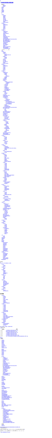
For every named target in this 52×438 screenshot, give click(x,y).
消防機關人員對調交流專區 (8, 194)
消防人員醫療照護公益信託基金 (6, 396)
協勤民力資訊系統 (7, 176)
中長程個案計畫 (6, 105)
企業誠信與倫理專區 (7, 200)
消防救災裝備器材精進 (4, 394)
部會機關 (4, 252)
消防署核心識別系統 (5, 63)
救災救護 (3, 153)
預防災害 (3, 376)
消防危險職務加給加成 (4, 391)
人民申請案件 (5, 78)
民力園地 (3, 406)
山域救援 (4, 305)
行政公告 (4, 66)
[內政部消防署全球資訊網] (6, 2)
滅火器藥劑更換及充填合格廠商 (7, 208)
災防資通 (3, 144)
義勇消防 (6, 172)
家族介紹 (6, 171)
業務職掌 (4, 56)
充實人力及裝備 (6, 174)
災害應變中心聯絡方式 (6, 416)
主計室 (4, 201)
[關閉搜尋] (0, 262)
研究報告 (6, 104)
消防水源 (6, 167)
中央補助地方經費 (5, 311)
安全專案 (6, 168)
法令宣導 (7, 121)
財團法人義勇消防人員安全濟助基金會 (8, 316)
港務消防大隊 (3, 237)
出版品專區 (4, 91)
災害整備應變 (3, 383)
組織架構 (6, 57)
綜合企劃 (3, 184)
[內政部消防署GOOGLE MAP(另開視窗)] (24, 429)
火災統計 (6, 86)
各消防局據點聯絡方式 (6, 417)
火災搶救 (4, 304)
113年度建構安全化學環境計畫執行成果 (11, 330)
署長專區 (3, 341)
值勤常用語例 (5, 244)
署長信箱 (3, 10)
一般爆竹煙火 (6, 210)
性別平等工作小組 (7, 116)
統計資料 (4, 80)
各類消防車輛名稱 (5, 249)
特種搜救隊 (6, 230)
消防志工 (3, 400)
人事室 (4, 191)
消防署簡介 (4, 52)
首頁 (2, 50)
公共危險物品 (6, 141)
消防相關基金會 (5, 255)
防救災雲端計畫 (8, 99)
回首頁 (2, 337)
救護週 (5, 157)
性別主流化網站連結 (7, 119)
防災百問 (4, 223)
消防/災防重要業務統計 (7, 89)
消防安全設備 (5, 243)
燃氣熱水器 (6, 213)
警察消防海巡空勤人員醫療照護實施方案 (7, 397)
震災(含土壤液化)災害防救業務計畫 (10, 102)
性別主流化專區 (5, 371)
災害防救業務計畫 (7, 100)
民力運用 (3, 312)
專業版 (3, 4)
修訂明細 (7, 83)
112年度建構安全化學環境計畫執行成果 (11, 332)
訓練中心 (6, 233)
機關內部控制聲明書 (5, 133)
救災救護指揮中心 (7, 228)
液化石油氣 (6, 211)
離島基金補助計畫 (7, 189)
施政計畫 (3, 343)
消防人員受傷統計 (7, 90)
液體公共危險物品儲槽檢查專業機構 (7, 421)
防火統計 (6, 139)
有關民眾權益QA (5, 227)
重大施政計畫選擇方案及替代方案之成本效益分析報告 (10, 107)
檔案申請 (6, 73)
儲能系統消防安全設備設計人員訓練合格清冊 (8, 422)
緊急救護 (3, 295)
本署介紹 (3, 14)
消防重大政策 (5, 79)
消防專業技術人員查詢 (6, 411)
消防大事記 (3, 344)
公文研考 (6, 190)
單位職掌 (6, 58)
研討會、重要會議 (5, 299)
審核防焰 (6, 138)
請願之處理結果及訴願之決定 (6, 111)
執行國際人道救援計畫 (6, 323)
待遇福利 (6, 193)
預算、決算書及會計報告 (6, 366)
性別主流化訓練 (6, 117)
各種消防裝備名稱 (5, 248)
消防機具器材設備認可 (7, 206)
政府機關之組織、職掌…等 (6, 95)
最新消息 (3, 64)
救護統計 (4, 300)
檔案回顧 (6, 77)
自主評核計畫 (6, 196)
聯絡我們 (4, 62)
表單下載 (6, 219)
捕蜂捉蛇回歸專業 (5, 310)
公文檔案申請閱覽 (5, 72)
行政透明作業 (6, 199)
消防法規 (4, 357)
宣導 (6, 129)
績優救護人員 (6, 160)
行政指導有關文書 (5, 96)
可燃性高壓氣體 (4, 379)
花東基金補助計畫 (7, 188)
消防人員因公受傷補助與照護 (5, 398)
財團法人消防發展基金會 (6, 317)
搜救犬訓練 (6, 183)
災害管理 (4, 145)
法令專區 (3, 286)
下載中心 (3, 202)
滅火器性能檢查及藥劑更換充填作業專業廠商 (8, 410)
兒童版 (2, 9)
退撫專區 (4, 217)
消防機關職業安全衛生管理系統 (6, 399)
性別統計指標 (6, 118)
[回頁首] (0, 0)
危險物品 (4, 140)
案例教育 (7, 122)
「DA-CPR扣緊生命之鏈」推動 (5, 387)
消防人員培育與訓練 (4, 392)
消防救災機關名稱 (5, 242)
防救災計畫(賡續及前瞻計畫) (8, 151)
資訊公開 (3, 356)
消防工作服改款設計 (5, 370)
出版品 (5, 92)
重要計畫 (6, 179)
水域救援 (4, 306)
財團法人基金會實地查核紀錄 (6, 373)
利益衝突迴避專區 (7, 127)
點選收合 (2, 338)
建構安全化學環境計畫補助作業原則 (10, 331)
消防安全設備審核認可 (7, 205)
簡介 (6, 75)
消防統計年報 (6, 84)
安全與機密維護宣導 (7, 128)
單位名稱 (4, 247)
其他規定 (4, 321)
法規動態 (4, 68)
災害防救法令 (6, 146)
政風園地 (4, 372)
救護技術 (4, 296)
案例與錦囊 (7, 130)
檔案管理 (6, 74)
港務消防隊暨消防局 (5, 258)
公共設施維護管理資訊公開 (6, 134)
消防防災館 (3, 425)
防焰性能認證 (5, 415)
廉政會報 (6, 124)
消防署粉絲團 (4, 259)
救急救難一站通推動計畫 (8, 161)
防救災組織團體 (5, 254)
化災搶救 (6, 166)
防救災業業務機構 (5, 253)
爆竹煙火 (3, 380)
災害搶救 (4, 162)
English (2, 8)
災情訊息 (4, 67)
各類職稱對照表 (5, 250)
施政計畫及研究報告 (5, 364)
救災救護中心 (5, 177)
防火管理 (6, 207)
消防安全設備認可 (5, 412)
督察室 (4, 195)
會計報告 (6, 110)
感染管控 (6, 155)
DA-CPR (6, 156)
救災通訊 (6, 152)
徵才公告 (4, 69)
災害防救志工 (6, 173)
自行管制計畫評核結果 (7, 106)
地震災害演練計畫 (7, 182)
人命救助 (6, 165)
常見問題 (3, 222)
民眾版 (5, 5)
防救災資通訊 (5, 216)
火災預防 (3, 135)
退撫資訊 (6, 218)
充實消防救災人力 (4, 393)
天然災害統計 (6, 85)
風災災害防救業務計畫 (9, 101)
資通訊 (4, 150)
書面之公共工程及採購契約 (6, 112)
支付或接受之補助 (5, 113)
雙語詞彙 (3, 241)
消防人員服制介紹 (5, 61)
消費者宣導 (7, 123)
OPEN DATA (4, 94)
